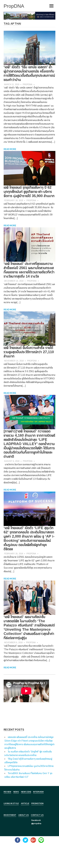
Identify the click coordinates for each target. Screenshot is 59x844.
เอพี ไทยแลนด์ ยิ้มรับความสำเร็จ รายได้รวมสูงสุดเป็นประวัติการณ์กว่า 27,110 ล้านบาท (29, 352)
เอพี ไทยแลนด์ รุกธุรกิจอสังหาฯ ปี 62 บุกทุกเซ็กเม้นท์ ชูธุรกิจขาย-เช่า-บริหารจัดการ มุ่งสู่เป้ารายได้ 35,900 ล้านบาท (29, 191)
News (16, 791)
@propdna (36, 823)
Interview (38, 791)
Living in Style (11, 803)
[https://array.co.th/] (29, 15)
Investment (10, 815)
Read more (10, 149)
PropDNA (27, 84)
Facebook (36, 820)
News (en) (26, 791)
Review (7, 791)
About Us (23, 815)
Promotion (37, 803)
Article (25, 803)
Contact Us (37, 815)
